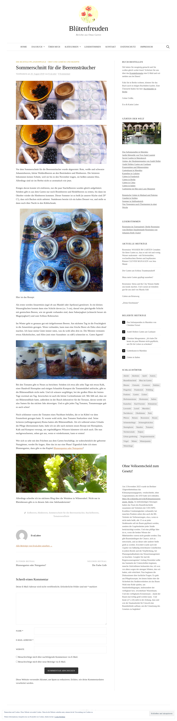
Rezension (145, 418)
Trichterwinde (129, 432)
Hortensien (143, 399)
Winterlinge (128, 446)
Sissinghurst (128, 427)
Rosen (154, 418)
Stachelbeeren (92, 512)
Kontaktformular (136, 73)
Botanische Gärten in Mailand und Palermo (140, 195)
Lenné (136, 408)
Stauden (139, 427)
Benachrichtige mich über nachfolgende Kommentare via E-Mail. (48, 657)
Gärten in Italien (128, 186)
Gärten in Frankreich (130, 176)
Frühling (149, 390)
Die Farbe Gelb (99, 565)
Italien (153, 399)
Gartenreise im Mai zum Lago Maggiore (138, 189)
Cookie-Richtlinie (59, 717)
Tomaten (149, 427)
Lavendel (127, 408)
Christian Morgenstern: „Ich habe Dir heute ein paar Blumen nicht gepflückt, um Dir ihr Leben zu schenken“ (142, 341)
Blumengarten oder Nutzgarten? (31, 565)
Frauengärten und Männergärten (135, 167)
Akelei (126, 376)
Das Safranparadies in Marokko (135, 152)
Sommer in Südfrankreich (132, 201)
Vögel (125, 441)
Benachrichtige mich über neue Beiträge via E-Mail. (42, 662)
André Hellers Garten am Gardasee (136, 164)
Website (20, 649)
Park (150, 413)
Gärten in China (128, 182)
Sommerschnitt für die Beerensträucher (67, 512)
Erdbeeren (32, 512)
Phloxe (126, 418)
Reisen (135, 418)
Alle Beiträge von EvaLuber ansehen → (34, 546)
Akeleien (135, 376)
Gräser (144, 394)
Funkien (126, 394)
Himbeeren (43, 512)
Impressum (146, 47)
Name (19, 631)
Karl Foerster (139, 404)
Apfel (144, 376)
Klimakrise (152, 404)
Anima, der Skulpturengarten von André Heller (141, 161)
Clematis (135, 385)
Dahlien (156, 385)
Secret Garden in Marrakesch (134, 158)
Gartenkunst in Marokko (132, 170)
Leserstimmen (92, 47)
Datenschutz (128, 47)
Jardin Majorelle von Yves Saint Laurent (138, 155)
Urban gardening (130, 436)
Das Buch (36, 47)
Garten (136, 394)
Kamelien (127, 404)
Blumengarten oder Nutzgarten (68, 448)
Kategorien (71, 47)
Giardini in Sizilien (130, 198)
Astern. (153, 376)
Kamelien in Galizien (131, 173)
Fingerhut (127, 390)
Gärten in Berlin (128, 179)
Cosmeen (146, 385)
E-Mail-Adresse (24, 640)
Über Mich (54, 47)
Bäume (126, 385)
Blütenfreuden (88, 28)
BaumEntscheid (129, 380)
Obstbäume (140, 413)
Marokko (146, 408)
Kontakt (110, 47)
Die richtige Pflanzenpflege (31, 62)
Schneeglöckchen (146, 422)
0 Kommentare (64, 74)
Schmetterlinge (129, 422)
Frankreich (138, 390)
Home (23, 47)
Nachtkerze (128, 413)
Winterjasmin (145, 441)
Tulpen (140, 432)
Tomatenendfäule (61, 516)
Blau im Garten (145, 380)
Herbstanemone (129, 399)
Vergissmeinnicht (147, 436)
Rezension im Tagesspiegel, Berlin (136, 227)
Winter (134, 441)
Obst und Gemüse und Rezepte (63, 62)
